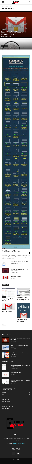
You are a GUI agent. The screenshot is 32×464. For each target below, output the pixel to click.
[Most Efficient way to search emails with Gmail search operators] (24, 292)
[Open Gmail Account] (5, 278)
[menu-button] (3, 2)
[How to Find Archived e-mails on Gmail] (24, 310)
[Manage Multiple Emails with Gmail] (8, 293)
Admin (2, 36)
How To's (4, 248)
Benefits (3, 309)
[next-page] (5, 325)
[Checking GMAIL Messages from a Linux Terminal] (5, 270)
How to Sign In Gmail (16, 372)
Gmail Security (5, 29)
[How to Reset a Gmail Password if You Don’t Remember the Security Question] (4, 263)
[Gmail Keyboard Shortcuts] (16, 152)
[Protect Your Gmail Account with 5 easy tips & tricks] (16, 24)
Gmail (18, 295)
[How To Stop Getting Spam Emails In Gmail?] (5, 347)
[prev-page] (2, 325)
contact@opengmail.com (19, 443)
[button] (30, 2)
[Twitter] (18, 453)
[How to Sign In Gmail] (5, 374)
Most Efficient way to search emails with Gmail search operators (23, 299)
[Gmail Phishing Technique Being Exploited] (16, 49)
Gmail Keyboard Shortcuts (11, 251)
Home (3, 6)
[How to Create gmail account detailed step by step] (5, 381)
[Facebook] (13, 453)
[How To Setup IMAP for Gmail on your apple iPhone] (5, 355)
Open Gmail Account (16, 276)
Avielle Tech (16, 459)
